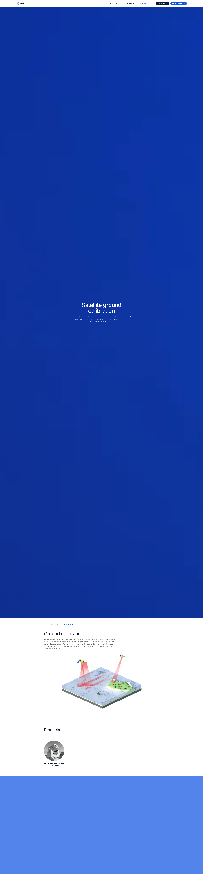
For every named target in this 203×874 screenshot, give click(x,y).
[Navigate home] (45, 624)
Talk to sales (161, 3)
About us (143, 3)
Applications (131, 3)
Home (109, 3)
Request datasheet (177, 3)
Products (119, 3)
